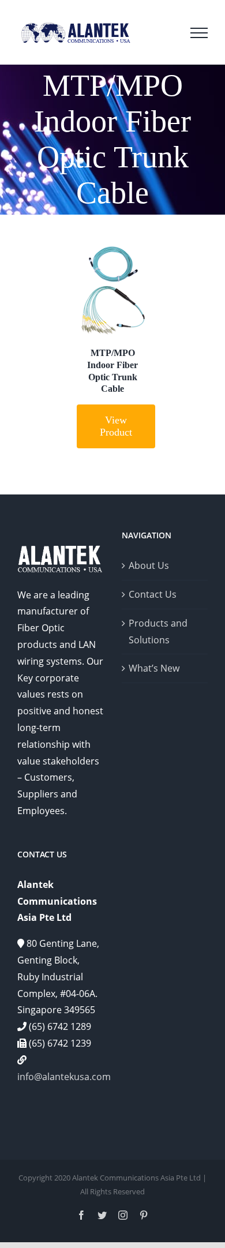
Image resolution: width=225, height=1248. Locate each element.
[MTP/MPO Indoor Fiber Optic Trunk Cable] (113, 291)
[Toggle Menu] (199, 33)
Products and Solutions (158, 631)
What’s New (154, 668)
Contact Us (153, 594)
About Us (149, 565)
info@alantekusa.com (64, 1076)
